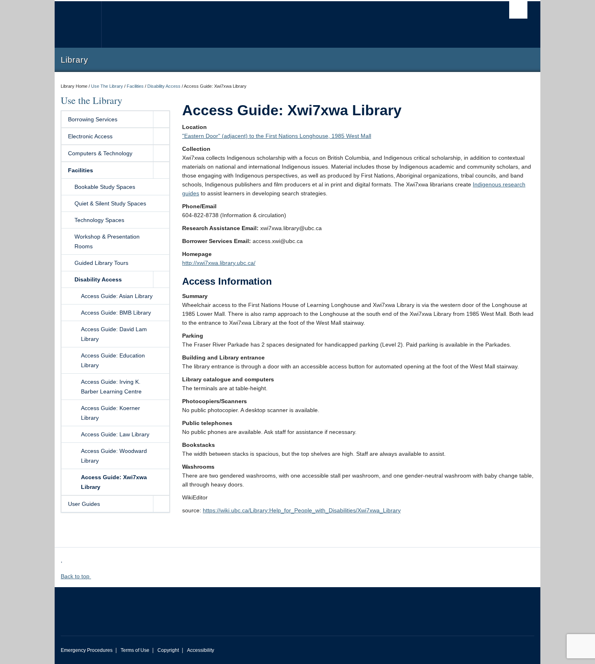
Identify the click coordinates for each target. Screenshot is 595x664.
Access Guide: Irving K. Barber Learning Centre (111, 387)
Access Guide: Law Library (115, 434)
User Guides (84, 504)
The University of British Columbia (78, 24)
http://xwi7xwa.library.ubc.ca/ (218, 263)
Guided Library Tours (101, 263)
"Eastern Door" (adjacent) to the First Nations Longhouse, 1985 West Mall (276, 136)
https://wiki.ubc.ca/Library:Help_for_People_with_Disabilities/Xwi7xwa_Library (302, 510)
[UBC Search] (518, 10)
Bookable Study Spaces (104, 187)
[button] (161, 119)
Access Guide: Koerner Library (110, 413)
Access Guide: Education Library (113, 360)
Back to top (76, 576)
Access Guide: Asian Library (117, 296)
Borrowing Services (92, 119)
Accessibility (200, 650)
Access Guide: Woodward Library (114, 456)
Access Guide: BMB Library (116, 312)
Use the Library (91, 100)
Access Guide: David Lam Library (114, 334)
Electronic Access (90, 136)
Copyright (168, 650)
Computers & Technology (100, 153)
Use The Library (107, 86)
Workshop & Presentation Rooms (107, 241)
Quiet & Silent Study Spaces (110, 203)
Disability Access (164, 86)
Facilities (135, 86)
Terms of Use (135, 650)
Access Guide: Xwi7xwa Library (114, 482)
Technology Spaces (99, 220)
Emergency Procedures (87, 650)
